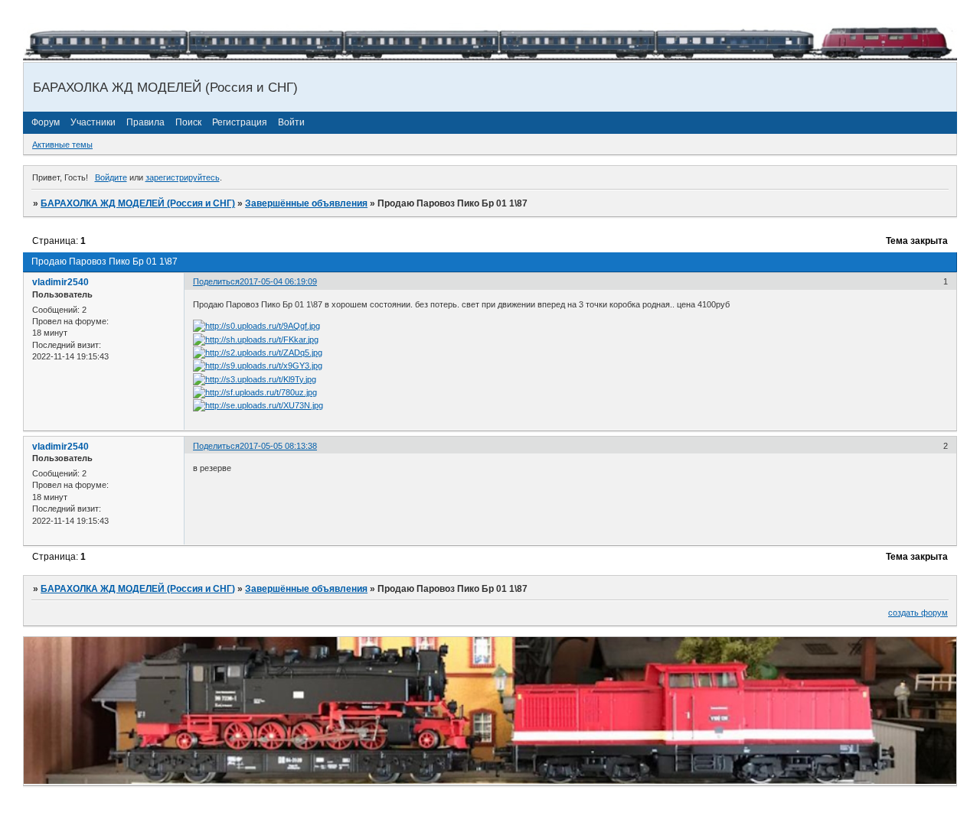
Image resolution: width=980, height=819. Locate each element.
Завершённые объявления (306, 203)
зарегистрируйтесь (182, 177)
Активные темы (62, 144)
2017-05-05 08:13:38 (278, 445)
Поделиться (216, 281)
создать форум (918, 612)
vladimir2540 (60, 282)
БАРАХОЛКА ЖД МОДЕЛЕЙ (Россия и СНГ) (138, 203)
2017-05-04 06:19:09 (278, 281)
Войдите (111, 177)
